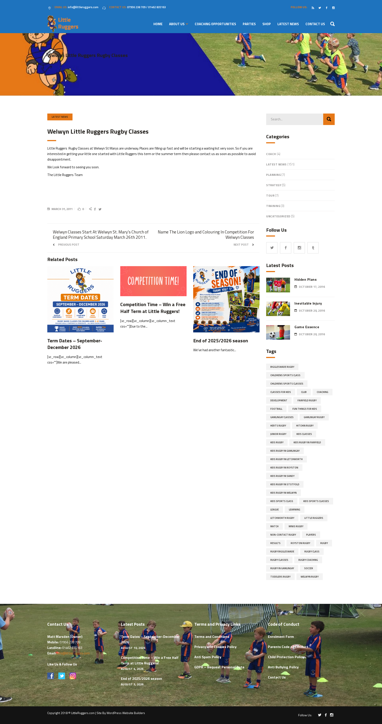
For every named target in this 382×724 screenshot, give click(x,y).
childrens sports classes (286, 383)
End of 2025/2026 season (141, 678)
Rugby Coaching (308, 560)
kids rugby (276, 442)
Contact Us (277, 677)
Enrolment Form (281, 636)
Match (274, 526)
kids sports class (281, 501)
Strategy (273, 185)
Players (311, 534)
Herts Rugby (278, 425)
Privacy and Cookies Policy (215, 646)
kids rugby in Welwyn (283, 493)
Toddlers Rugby (280, 576)
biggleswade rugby (282, 367)
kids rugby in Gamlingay (285, 451)
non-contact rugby (283, 534)
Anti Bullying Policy (283, 667)
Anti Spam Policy (207, 657)
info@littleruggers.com (73, 653)
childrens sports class (285, 375)
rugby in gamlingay (282, 568)
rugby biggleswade (282, 551)
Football (276, 409)
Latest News (60, 117)
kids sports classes (316, 501)
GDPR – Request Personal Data (219, 667)
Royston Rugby (300, 543)
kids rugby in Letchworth (286, 459)
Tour (270, 195)
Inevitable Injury (308, 303)
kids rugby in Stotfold (284, 484)
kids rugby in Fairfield (307, 442)
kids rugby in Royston (284, 467)
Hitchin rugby (304, 425)
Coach (271, 154)
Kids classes (304, 434)
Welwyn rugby (310, 576)
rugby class (311, 551)
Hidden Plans (305, 279)
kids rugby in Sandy (282, 476)
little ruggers (313, 518)
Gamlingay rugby (314, 417)
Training (273, 206)
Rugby (324, 543)
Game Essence (306, 327)
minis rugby (296, 526)
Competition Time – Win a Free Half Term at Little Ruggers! (150, 660)
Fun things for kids (304, 409)
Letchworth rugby (282, 518)
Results (275, 543)
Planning (273, 174)
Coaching (322, 392)
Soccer (308, 568)
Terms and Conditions (211, 636)
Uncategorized (278, 216)
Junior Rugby (278, 434)
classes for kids (280, 392)
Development (278, 400)
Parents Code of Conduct (288, 646)
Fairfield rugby (307, 400)
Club (304, 392)
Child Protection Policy (286, 657)
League (274, 509)
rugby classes (279, 560)
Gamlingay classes (282, 417)
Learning (294, 509)
